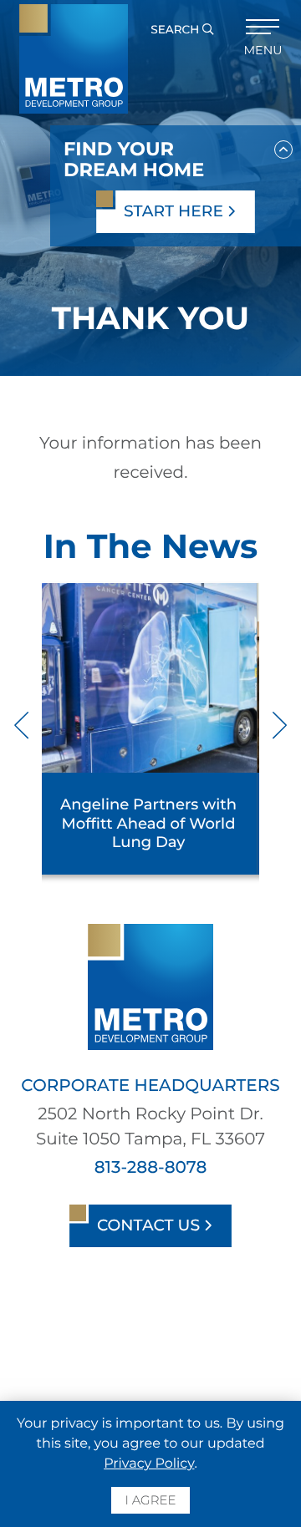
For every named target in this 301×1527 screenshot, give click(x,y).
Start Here (175, 211)
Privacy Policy (149, 1464)
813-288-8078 (150, 1168)
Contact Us (150, 1225)
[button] (283, 146)
